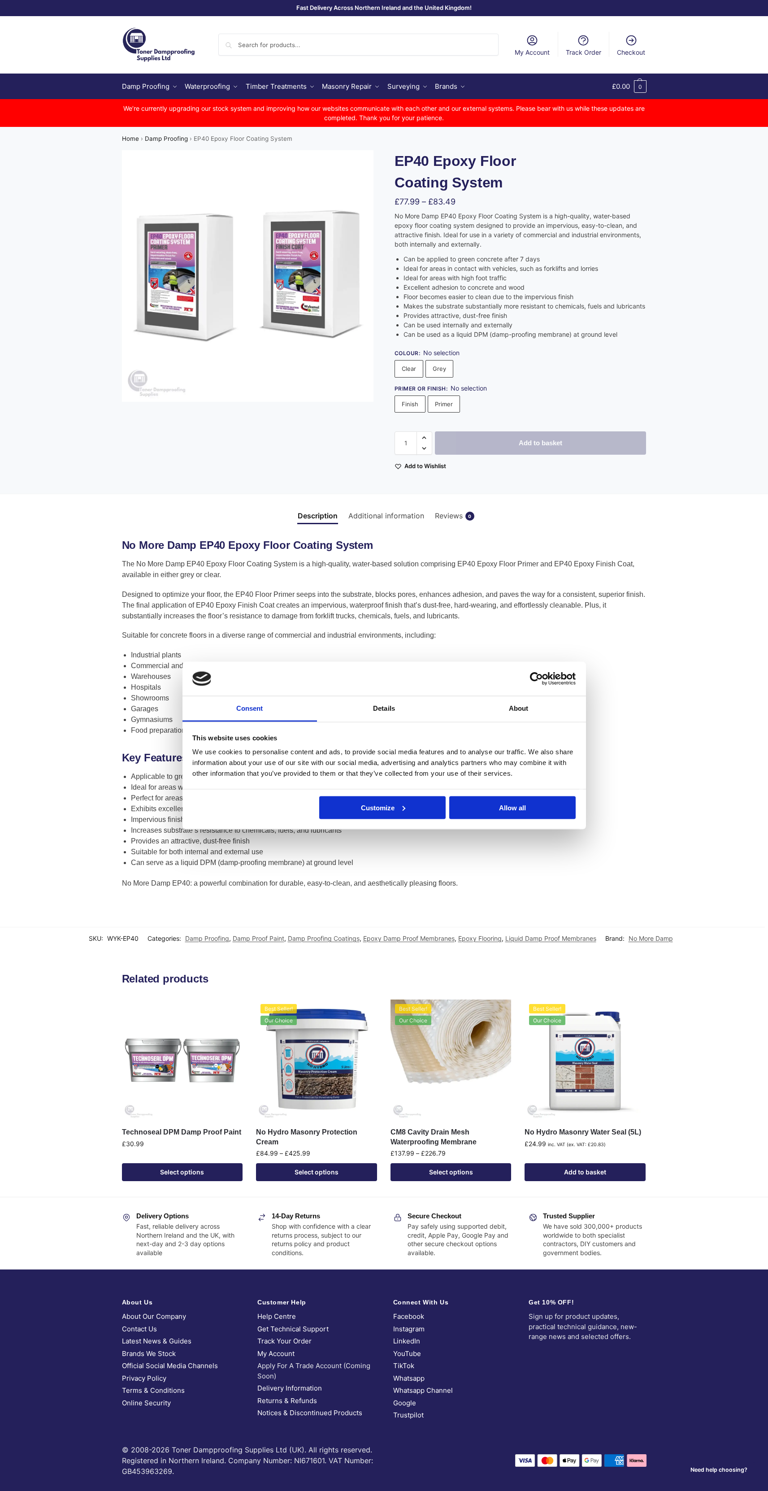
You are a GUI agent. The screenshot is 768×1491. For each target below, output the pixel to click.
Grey (439, 368)
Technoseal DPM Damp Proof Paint (181, 1132)
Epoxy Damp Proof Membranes (409, 938)
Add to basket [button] (585, 1172)
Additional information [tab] (386, 515)
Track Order (583, 52)
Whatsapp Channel (423, 1390)
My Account (532, 52)
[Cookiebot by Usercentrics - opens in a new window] (536, 678)
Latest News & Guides (156, 1341)
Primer (444, 404)
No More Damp (651, 938)
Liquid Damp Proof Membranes (550, 938)
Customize (378, 807)
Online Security (146, 1403)
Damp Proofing (166, 138)
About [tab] (519, 708)
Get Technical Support (293, 1329)
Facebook (408, 1316)
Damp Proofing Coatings (324, 938)
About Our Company (154, 1316)
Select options (182, 1172)
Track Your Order (284, 1341)
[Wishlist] (229, 1013)
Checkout (631, 52)
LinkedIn (406, 1341)
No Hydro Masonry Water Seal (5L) (583, 1132)
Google (404, 1403)
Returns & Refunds (287, 1400)
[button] (629, 86)
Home (130, 138)
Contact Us (139, 1329)
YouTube (407, 1353)
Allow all (512, 807)
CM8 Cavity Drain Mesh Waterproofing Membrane (434, 1137)
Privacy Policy (144, 1378)
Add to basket (540, 443)
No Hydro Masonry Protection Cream (306, 1137)
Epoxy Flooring (480, 938)
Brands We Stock (149, 1353)
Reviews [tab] (453, 515)
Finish (410, 404)
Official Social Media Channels (170, 1365)
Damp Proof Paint (258, 938)
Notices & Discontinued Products (309, 1412)
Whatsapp (409, 1378)
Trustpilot (408, 1415)
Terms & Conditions (153, 1390)
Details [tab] (384, 708)
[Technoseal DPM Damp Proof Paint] (182, 1060)
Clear (409, 368)
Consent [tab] (249, 708)
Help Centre (276, 1316)
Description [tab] (318, 515)
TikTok (403, 1365)
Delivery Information (289, 1388)
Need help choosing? (718, 1469)
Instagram (409, 1329)
